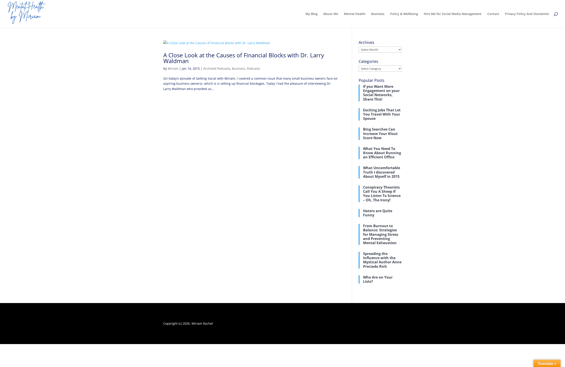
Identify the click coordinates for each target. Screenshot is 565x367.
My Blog (311, 14)
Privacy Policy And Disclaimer (527, 14)
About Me (330, 14)
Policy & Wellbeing (404, 14)
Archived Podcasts (216, 68)
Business (377, 14)
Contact (493, 14)
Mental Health (354, 14)
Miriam (173, 68)
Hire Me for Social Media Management (453, 14)
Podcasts (253, 68)
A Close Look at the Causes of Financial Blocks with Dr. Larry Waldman (243, 58)
